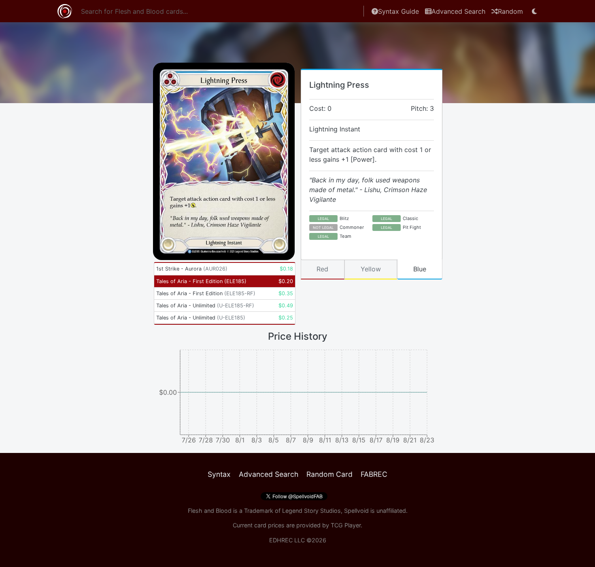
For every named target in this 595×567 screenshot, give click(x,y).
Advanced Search (458, 11)
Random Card (329, 474)
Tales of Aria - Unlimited (205, 306)
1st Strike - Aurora (191, 269)
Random (510, 11)
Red (322, 269)
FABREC (374, 474)
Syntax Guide (398, 11)
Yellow (371, 269)
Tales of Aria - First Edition (201, 281)
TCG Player (346, 525)
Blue (419, 269)
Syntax (219, 474)
